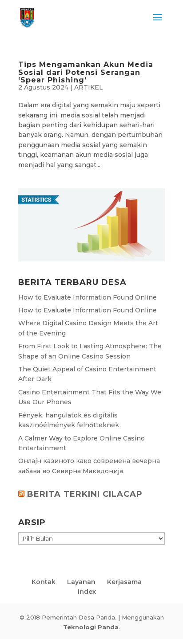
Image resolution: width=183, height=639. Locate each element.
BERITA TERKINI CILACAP (85, 494)
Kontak (44, 582)
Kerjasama (124, 582)
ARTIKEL (88, 87)
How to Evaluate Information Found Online (87, 297)
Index (87, 592)
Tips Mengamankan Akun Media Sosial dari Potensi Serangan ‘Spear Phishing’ (85, 72)
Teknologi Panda (91, 627)
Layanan (81, 582)
